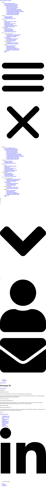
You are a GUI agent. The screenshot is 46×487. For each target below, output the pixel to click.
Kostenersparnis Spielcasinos (9, 26)
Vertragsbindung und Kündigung (10, 31)
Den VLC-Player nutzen (11, 40)
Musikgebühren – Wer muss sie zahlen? (14, 34)
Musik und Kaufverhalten (11, 45)
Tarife (5, 20)
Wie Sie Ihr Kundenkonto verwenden (11, 4)
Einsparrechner (7, 22)
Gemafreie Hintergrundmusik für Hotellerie (14, 10)
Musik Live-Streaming (8, 16)
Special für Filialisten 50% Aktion (10, 21)
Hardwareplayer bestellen (9, 29)
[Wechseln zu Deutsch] (4, 380)
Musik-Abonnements (8, 28)
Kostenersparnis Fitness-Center (9, 23)
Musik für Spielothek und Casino (12, 14)
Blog (5, 51)
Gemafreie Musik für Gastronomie (13, 12)
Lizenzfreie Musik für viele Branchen (11, 5)
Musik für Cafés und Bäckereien (12, 7)
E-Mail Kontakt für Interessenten (12, 42)
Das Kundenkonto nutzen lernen (12, 38)
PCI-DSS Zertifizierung (8, 30)
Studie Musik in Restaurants (12, 47)
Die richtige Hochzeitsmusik (12, 8)
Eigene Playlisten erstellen (11, 39)
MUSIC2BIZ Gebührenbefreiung (13, 35)
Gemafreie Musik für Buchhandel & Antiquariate (15, 11)
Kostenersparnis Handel (8, 24)
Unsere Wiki (6, 50)
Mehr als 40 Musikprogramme (9, 3)
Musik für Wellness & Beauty (12, 6)
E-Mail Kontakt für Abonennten (12, 43)
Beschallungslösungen (8, 17)
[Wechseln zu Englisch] (4, 379)
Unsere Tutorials (7, 37)
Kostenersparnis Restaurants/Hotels (10, 25)
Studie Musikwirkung (10, 46)
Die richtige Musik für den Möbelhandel (14, 9)
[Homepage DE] (3, 388)
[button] (23, 99)
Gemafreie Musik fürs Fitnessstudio (13, 13)
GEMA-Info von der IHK (11, 36)
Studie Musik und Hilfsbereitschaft (13, 49)
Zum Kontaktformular (4, 414)
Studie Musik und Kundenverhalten (13, 48)
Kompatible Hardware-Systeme (10, 18)
